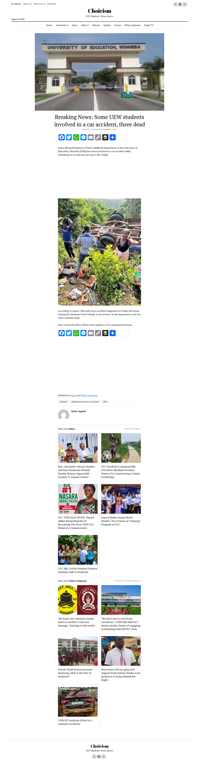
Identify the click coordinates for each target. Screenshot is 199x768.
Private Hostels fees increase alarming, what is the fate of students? (75, 673)
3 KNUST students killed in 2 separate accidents (75, 722)
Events (117, 25)
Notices (96, 25)
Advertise (51, 4)
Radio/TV (148, 25)
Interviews (61, 25)
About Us (27, 4)
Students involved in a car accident (85, 402)
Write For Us (39, 4)
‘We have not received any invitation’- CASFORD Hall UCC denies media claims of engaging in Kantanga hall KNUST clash (120, 624)
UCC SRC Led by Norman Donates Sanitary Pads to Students (77, 570)
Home (49, 25)
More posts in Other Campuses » (128, 581)
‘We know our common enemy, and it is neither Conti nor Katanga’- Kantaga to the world (76, 622)
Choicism (99, 10)
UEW (105, 402)
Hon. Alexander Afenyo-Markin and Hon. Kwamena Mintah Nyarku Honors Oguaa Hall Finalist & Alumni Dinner (76, 472)
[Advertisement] (99, 178)
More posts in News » (132, 429)
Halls (83, 25)
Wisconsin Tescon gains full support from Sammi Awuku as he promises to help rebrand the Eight (121, 675)
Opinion (107, 25)
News (75, 25)
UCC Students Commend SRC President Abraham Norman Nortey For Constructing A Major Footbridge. (120, 472)
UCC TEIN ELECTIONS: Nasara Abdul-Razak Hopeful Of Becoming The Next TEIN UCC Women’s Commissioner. (76, 523)
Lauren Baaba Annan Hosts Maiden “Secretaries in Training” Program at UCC (121, 521)
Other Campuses (133, 25)
